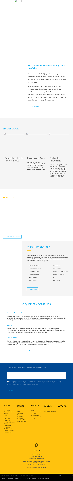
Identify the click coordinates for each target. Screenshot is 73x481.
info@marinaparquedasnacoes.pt (36, 467)
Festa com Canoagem (50, 411)
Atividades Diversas (22, 420)
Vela (18, 411)
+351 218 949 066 (36, 463)
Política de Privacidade (7, 478)
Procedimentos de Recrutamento (14, 159)
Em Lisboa (33, 413)
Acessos (6, 417)
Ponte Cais (7, 427)
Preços (6, 415)
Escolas (19, 415)
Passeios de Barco (36, 158)
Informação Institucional (62, 406)
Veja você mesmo (8, 432)
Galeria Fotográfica (9, 430)
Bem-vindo (7, 410)
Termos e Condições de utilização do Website (37, 478)
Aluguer (33, 410)
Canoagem (20, 413)
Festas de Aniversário (55, 159)
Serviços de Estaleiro (9, 422)
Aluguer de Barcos (22, 421)
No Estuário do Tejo (36, 415)
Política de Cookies (19, 478)
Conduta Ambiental (9, 429)
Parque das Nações (36, 412)
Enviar (10, 391)
